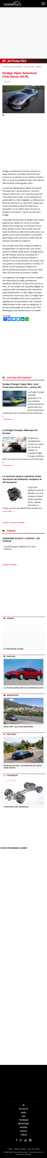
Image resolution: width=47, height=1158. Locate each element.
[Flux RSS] (30, 1140)
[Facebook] (16, 1140)
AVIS (23, 1116)
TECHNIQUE (23, 1120)
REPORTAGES (23, 1123)
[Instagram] (21, 1140)
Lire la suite (7, 419)
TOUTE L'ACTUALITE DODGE (13, 522)
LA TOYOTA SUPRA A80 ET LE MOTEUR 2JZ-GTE (23, 688)
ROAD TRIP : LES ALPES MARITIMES (18, 727)
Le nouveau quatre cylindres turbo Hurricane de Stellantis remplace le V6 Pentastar (22, 479)
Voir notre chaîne (14, 649)
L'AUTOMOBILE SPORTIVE (12, 66)
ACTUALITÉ (23, 1109)
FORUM (23, 1135)
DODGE (39, 66)
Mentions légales (20, 1149)
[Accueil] (23, 1105)
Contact (10, 1149)
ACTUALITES (29, 66)
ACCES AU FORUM (10, 565)
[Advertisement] (23, 33)
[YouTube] (25, 1140)
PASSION (23, 1127)
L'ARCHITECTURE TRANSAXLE (16, 807)
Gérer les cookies (34, 1149)
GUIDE (23, 1112)
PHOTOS (23, 1131)
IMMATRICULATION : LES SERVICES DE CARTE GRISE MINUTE (23, 767)
